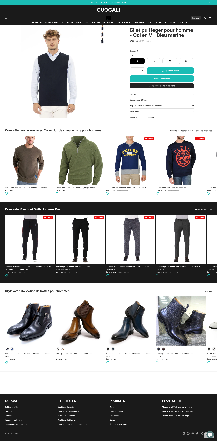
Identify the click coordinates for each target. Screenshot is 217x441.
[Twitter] (201, 433)
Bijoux (112, 420)
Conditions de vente (65, 407)
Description (134, 94)
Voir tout (208, 291)
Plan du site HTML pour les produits (177, 407)
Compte (8, 411)
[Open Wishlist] (6, 193)
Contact (8, 416)
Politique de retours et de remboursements (74, 424)
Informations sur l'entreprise (16, 424)
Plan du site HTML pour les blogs (175, 416)
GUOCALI (14, 433)
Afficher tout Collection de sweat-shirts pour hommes (190, 131)
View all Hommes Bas (203, 210)
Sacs (112, 407)
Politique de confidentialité (68, 411)
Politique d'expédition (66, 416)
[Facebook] (183, 433)
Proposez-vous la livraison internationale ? (147, 106)
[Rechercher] (6, 18)
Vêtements (114, 416)
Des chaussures (116, 411)
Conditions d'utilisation (66, 420)
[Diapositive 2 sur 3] (102, 34)
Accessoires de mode (118, 424)
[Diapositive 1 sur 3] (102, 27)
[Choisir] (50, 181)
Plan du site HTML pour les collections (177, 411)
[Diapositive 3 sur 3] (102, 41)
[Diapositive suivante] (209, 165)
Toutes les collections (13, 420)
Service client (135, 111)
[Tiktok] (197, 433)
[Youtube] (192, 433)
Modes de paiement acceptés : (142, 117)
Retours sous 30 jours (138, 100)
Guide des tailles (11, 407)
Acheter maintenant (162, 79)
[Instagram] (188, 433)
